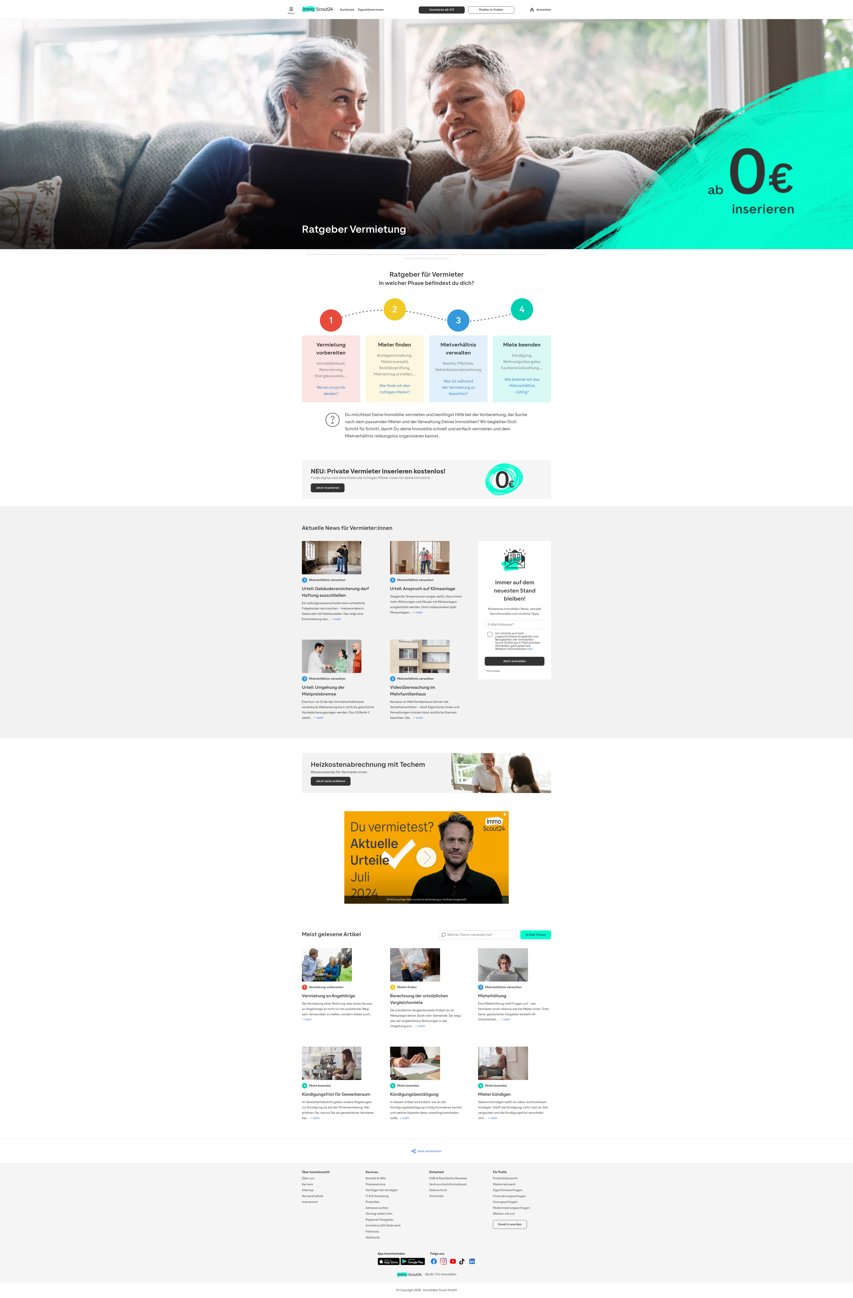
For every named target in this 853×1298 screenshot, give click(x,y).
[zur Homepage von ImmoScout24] (317, 11)
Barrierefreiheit (312, 1196)
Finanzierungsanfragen (509, 1196)
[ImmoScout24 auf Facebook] (434, 1264)
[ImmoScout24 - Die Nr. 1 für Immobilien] (409, 1274)
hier (529, 649)
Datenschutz (438, 1190)
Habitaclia (373, 1237)
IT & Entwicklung (377, 1196)
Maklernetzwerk (504, 1184)
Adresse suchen (377, 1208)
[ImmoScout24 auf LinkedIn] (472, 1264)
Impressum (310, 1202)
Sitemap (308, 1190)
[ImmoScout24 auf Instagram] (444, 1264)
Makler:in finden (491, 10)
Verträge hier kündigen (382, 1190)
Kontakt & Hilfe (376, 1178)
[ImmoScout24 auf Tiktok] (463, 1264)
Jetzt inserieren (327, 488)
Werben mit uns (504, 1214)
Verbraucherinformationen (448, 1184)
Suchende (347, 10)
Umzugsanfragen (505, 1202)
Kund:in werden (510, 1224)
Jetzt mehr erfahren (330, 781)
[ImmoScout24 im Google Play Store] (413, 1264)
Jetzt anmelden (514, 661)
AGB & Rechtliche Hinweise (448, 1178)
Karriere (307, 1184)
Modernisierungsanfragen (511, 1208)
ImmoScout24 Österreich (383, 1225)
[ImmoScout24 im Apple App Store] (389, 1264)
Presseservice (375, 1184)
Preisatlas (372, 1202)
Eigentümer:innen (371, 10)
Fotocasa (372, 1231)
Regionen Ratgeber (379, 1220)
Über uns (308, 1178)
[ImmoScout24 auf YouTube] (453, 1264)
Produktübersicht (505, 1178)
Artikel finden (536, 935)
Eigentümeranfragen (507, 1190)
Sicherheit (436, 1196)
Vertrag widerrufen (379, 1214)
